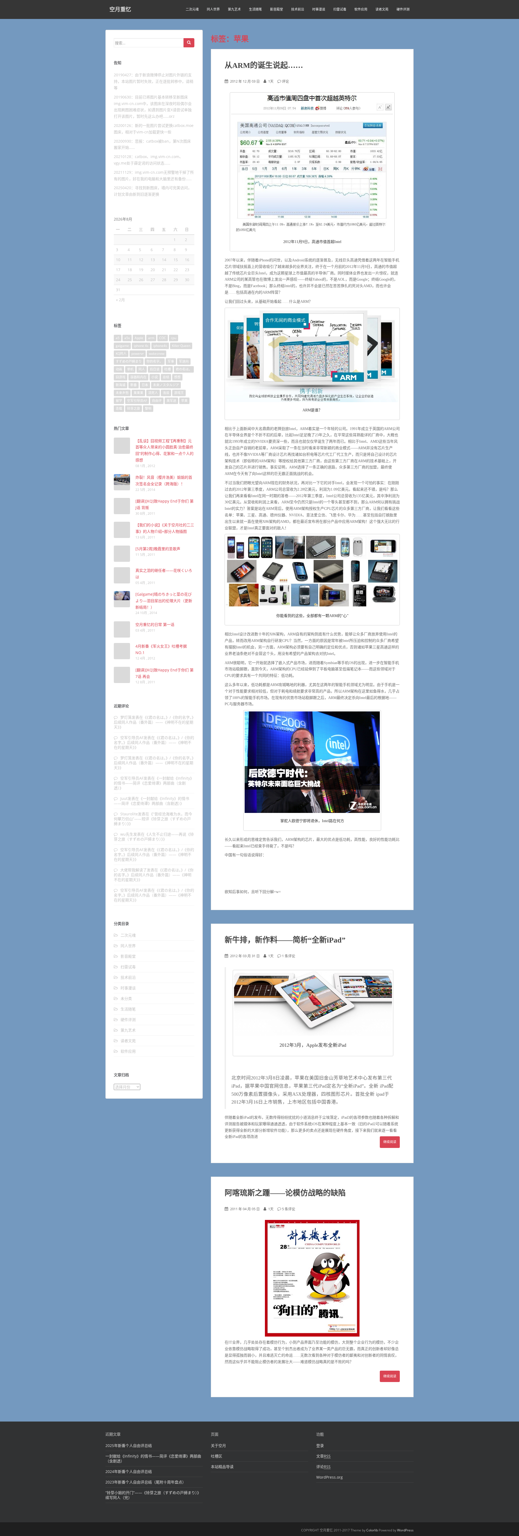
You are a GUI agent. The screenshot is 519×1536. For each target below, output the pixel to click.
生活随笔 (255, 9)
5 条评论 (288, 1208)
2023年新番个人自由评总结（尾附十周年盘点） (145, 1482)
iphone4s (160, 345)
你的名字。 (155, 361)
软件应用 (360, 9)
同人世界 (213, 9)
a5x (127, 338)
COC (162, 338)
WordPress (405, 1530)
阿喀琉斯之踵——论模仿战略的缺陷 (285, 1193)
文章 (323, 1456)
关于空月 (218, 1445)
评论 (285, 81)
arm (151, 338)
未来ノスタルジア (166, 385)
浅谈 (166, 392)
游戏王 (179, 392)
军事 (171, 361)
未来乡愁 (122, 392)
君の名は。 (184, 369)
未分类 (126, 998)
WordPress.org (329, 1477)
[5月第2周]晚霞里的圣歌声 (157, 548)
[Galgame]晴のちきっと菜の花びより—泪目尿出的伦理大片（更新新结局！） (163, 601)
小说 (154, 377)
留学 (119, 400)
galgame (122, 345)
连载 (119, 408)
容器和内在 (138, 377)
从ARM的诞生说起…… (264, 65)
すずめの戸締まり (129, 361)
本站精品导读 (222, 1466)
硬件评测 (403, 9)
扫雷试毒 (339, 9)
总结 (166, 377)
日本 (145, 385)
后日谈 (154, 369)
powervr (137, 353)
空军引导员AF (137, 400)
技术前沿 (297, 9)
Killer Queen (181, 345)
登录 (320, 1445)
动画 (119, 369)
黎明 (148, 408)
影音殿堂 (276, 9)
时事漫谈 (318, 9)
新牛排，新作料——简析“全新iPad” (285, 940)
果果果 (138, 392)
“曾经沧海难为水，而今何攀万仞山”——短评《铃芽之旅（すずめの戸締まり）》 (153, 818)
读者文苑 (381, 9)
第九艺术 (234, 9)
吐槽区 (216, 1456)
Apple (139, 338)
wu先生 (126, 834)
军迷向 (184, 361)
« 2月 (120, 299)
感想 (177, 377)
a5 (117, 338)
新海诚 (120, 385)
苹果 (184, 400)
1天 (271, 81)
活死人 (153, 392)
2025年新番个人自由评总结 (128, 1445)
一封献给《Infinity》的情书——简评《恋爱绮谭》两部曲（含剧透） (154, 783)
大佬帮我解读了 (133, 869)
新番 (133, 385)
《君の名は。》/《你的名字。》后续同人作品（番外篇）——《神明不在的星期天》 (154, 722)
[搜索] (189, 42)
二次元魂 (192, 9)
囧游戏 (120, 377)
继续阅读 (389, 1142)
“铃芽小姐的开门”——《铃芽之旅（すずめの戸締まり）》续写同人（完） (153, 1495)
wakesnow (156, 353)
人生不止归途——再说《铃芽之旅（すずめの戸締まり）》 (154, 837)
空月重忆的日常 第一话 (154, 624)
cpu (173, 338)
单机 (130, 369)
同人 (141, 369)
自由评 (157, 400)
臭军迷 (171, 400)
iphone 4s (141, 345)
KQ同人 (121, 353)
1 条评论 (288, 955)
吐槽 (167, 369)
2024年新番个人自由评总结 (128, 1471)
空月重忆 (120, 9)
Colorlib (372, 1530)
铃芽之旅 (133, 408)
